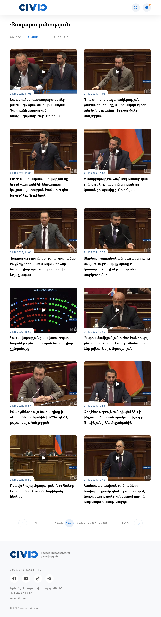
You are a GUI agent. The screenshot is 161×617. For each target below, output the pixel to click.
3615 (125, 523)
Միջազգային (59, 37)
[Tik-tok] (38, 578)
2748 (103, 523)
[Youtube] (26, 578)
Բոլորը (15, 37)
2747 (91, 523)
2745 (69, 523)
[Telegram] (49, 578)
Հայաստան (35, 37)
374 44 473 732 (21, 593)
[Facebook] (14, 578)
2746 (80, 523)
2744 (58, 523)
